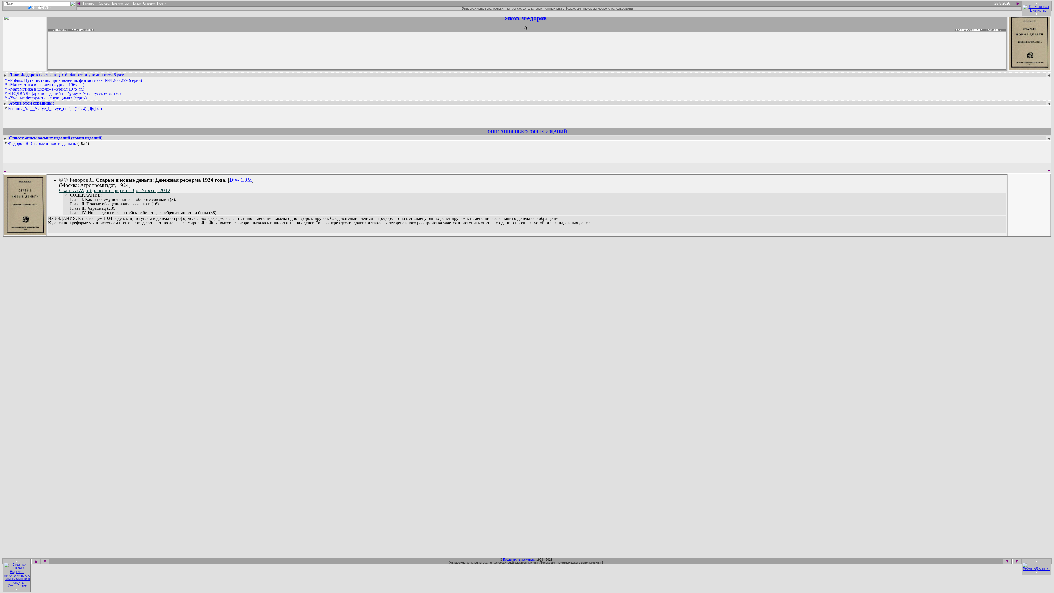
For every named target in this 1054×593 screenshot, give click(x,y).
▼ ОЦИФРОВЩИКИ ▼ (969, 30)
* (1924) (47, 143)
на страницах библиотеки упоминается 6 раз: (66, 74)
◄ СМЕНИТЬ (57, 30)
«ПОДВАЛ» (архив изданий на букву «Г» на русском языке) (64, 93)
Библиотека (120, 3)
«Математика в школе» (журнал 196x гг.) (46, 84)
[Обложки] (1029, 68)
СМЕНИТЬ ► (997, 30)
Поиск (135, 3)
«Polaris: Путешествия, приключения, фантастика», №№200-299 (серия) (75, 80)
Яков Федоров (525, 18)
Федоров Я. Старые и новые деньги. (42, 143)
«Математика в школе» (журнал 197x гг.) (46, 89)
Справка (148, 3)
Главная (89, 3)
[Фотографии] (24, 68)
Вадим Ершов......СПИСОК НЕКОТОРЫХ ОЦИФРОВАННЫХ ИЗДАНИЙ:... (181, 69)
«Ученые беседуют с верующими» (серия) (47, 98)
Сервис (104, 3)
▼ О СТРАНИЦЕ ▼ (82, 30)
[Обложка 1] (25, 233)
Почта (161, 3)
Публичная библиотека (519, 559)
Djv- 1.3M (240, 180)
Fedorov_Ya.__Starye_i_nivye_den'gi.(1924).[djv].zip (55, 108)
